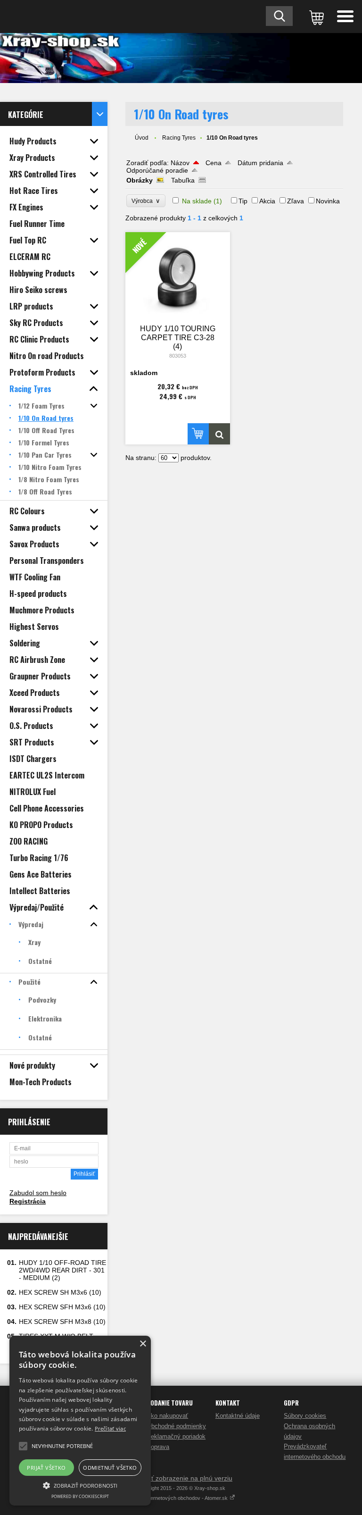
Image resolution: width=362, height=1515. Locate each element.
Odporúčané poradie (157, 170)
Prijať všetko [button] (46, 1467)
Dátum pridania (260, 163)
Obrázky (139, 180)
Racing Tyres (179, 137)
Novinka (328, 201)
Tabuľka (183, 180)
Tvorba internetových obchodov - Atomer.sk (178, 1498)
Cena (214, 163)
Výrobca (146, 200)
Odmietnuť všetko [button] (110, 1467)
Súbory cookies (305, 1415)
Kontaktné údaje (237, 1415)
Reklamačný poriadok (176, 1436)
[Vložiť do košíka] (198, 433)
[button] (80, 1485)
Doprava (158, 1446)
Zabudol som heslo (37, 1193)
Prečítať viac (110, 1428)
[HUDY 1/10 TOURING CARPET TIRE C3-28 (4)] (219, 433)
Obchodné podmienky (176, 1426)
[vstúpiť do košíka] (315, 16)
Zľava (295, 201)
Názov (180, 163)
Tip (243, 201)
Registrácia (27, 1201)
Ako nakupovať (167, 1415)
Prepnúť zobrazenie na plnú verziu (181, 1478)
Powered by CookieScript (80, 1496)
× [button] (142, 1344)
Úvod (141, 137)
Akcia (267, 201)
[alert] (80, 1421)
